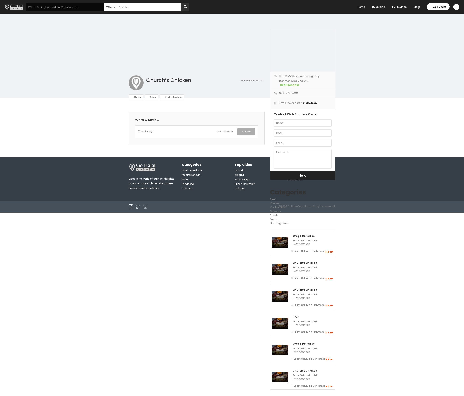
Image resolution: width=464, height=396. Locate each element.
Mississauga (242, 179)
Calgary (240, 188)
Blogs (417, 7)
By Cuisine (378, 7)
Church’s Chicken (305, 263)
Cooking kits (277, 207)
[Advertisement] (232, 48)
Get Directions (289, 85)
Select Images (224, 131)
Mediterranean (191, 175)
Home (361, 7)
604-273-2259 (288, 93)
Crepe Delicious (304, 236)
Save (152, 97)
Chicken (275, 203)
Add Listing (440, 7)
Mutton (274, 219)
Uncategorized (279, 223)
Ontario (239, 170)
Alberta (239, 175)
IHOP (296, 317)
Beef (273, 199)
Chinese (187, 188)
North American (301, 243)
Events (274, 215)
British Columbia (303, 251)
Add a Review (173, 97)
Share (137, 97)
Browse (246, 131)
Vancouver (319, 358)
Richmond (319, 251)
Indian (185, 179)
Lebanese (188, 184)
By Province (399, 7)
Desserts (275, 211)
